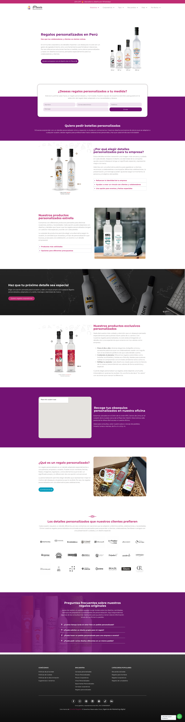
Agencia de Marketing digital (114, 709)
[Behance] (111, 701)
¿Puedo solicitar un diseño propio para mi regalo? (84, 630)
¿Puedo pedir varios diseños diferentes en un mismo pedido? (89, 641)
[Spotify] (99, 701)
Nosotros (93, 7)
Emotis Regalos (76, 709)
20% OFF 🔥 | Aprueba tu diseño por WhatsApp (92, 2)
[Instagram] (80, 701)
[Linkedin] (92, 701)
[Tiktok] (105, 701)
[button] (92, 624)
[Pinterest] (86, 701)
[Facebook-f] (73, 701)
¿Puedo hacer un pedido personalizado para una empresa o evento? (91, 635)
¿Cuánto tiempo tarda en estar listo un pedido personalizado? (89, 625)
